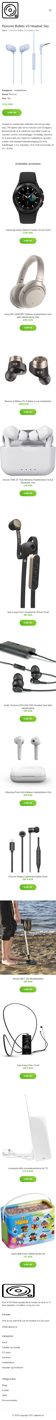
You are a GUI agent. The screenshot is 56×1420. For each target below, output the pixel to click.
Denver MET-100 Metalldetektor (28, 979)
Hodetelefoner (20, 90)
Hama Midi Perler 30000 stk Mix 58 (28, 1254)
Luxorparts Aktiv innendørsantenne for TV (28, 1168)
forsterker (6, 1357)
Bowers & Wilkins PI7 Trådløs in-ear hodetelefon (28, 401)
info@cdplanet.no (9, 1327)
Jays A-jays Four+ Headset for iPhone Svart (28, 612)
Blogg (4, 1385)
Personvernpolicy (10, 1400)
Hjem (4, 30)
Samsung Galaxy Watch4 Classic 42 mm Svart (28, 230)
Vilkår (4, 1395)
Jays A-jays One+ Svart (28, 1065)
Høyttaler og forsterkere (12, 1367)
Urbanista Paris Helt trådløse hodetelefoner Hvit (28, 792)
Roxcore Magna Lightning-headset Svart (28, 876)
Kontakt (5, 1390)
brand (4, 1342)
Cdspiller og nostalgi (11, 1347)
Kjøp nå (12, 112)
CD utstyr (6, 1352)
